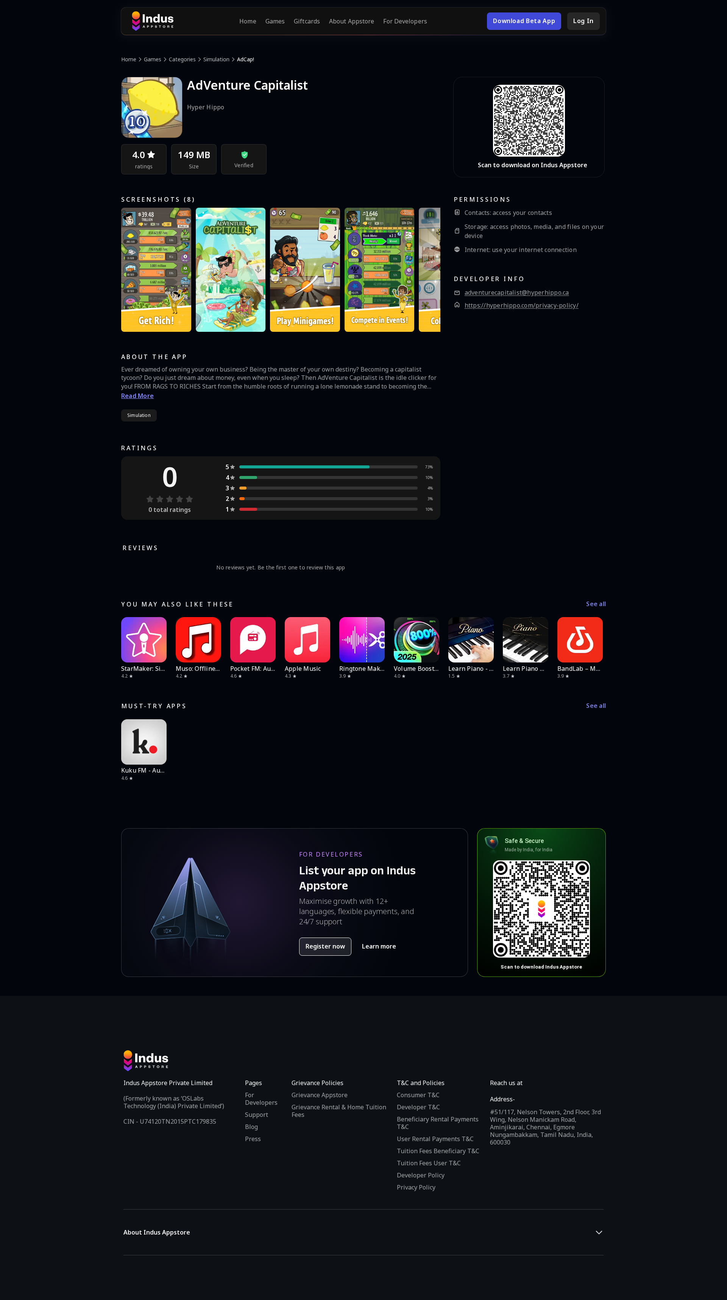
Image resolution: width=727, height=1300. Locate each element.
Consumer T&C (418, 1095)
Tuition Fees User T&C (429, 1163)
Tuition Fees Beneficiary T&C (438, 1151)
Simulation (216, 59)
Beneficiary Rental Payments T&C (438, 1123)
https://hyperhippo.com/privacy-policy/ (522, 305)
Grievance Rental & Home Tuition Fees (339, 1110)
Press (253, 1139)
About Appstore (351, 21)
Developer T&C (418, 1107)
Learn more (379, 946)
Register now (325, 946)
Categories (182, 59)
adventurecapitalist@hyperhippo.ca (517, 293)
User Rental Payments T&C (435, 1139)
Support (256, 1114)
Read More (137, 396)
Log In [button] (583, 21)
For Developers (405, 21)
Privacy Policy (416, 1187)
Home (247, 21)
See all (596, 604)
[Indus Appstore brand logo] (152, 21)
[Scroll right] (595, 639)
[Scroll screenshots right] (425, 269)
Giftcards (307, 21)
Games (275, 21)
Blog (251, 1127)
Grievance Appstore (320, 1095)
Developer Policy (421, 1175)
